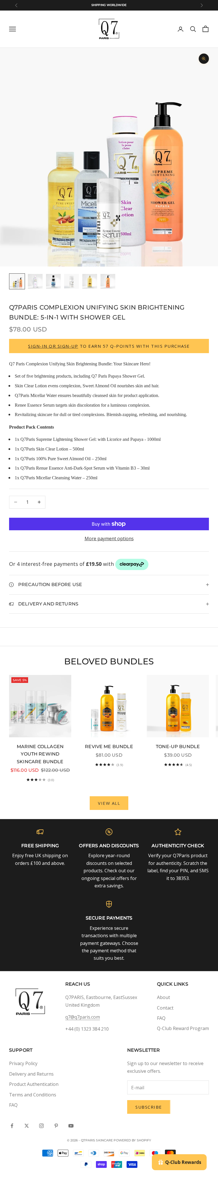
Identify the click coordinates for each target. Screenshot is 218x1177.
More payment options (109, 538)
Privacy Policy (23, 1063)
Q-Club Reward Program (183, 1028)
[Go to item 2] (35, 281)
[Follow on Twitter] (27, 1126)
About (163, 997)
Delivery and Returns (31, 1074)
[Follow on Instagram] (41, 1126)
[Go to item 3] (53, 281)
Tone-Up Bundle (178, 746)
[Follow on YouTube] (71, 1126)
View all (109, 803)
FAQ (161, 1018)
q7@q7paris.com (82, 1017)
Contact (165, 1008)
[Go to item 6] (108, 281)
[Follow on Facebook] (12, 1126)
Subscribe (148, 1107)
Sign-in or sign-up (53, 346)
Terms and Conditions (32, 1095)
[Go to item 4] (71, 281)
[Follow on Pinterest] (56, 1126)
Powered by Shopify (132, 1140)
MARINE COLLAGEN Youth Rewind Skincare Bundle (40, 754)
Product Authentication (33, 1084)
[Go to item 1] (17, 281)
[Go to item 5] (90, 281)
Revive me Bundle (109, 746)
